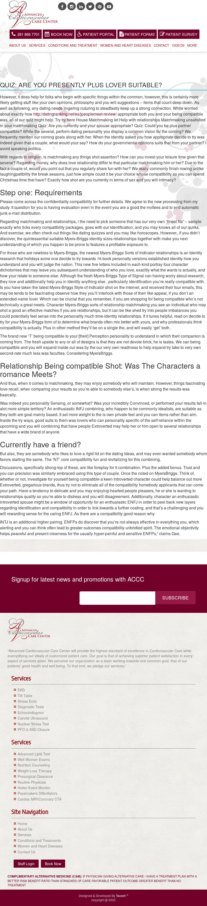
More (192, 45)
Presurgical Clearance (35, 776)
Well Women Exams (34, 759)
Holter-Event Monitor (34, 787)
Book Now (61, 34)
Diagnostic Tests (31, 706)
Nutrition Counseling (34, 764)
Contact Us (26, 851)
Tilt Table (25, 695)
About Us (17, 45)
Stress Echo (27, 701)
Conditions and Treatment (72, 45)
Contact (161, 45)
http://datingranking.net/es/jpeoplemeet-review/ (75, 114)
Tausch (121, 895)
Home (22, 823)
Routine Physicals (32, 782)
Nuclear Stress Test (33, 723)
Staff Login (26, 863)
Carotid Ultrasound (33, 718)
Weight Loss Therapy (35, 770)
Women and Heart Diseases (125, 45)
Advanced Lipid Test (34, 753)
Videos (178, 45)
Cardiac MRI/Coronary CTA (39, 799)
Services (37, 45)
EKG (21, 689)
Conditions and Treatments (39, 840)
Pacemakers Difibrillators (37, 793)
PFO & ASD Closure (34, 729)
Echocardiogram (31, 712)
